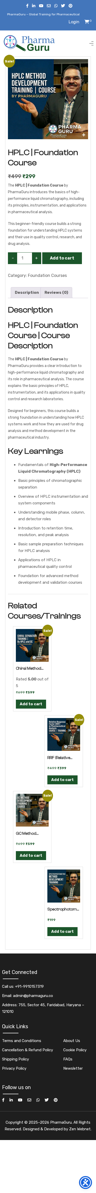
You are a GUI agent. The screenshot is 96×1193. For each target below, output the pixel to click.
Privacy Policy (14, 1068)
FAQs (67, 1059)
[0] (86, 21)
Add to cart (62, 258)
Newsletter (73, 1068)
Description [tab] (27, 292)
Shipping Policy (15, 1059)
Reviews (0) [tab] (56, 292)
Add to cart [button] (31, 704)
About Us (71, 1040)
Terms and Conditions (21, 1040)
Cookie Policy (75, 1050)
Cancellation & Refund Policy (27, 1050)
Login (74, 21)
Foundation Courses (47, 275)
